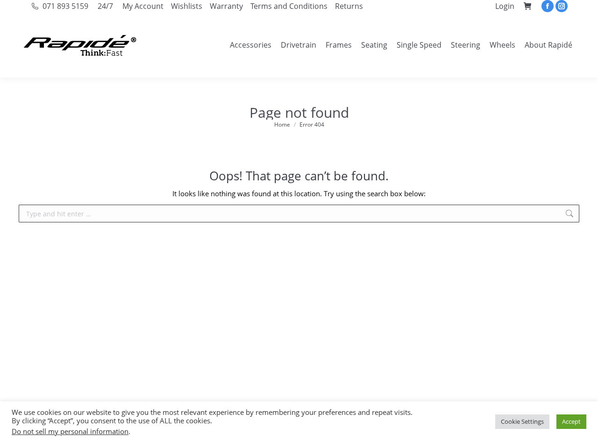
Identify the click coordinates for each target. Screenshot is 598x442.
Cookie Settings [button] (522, 421)
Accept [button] (571, 421)
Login (504, 6)
